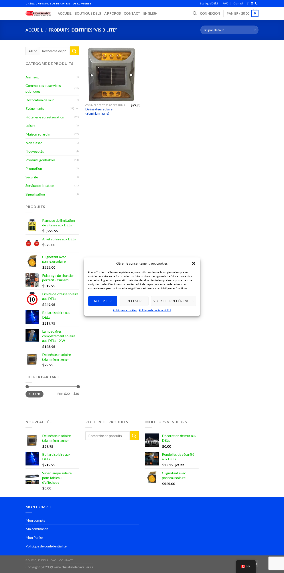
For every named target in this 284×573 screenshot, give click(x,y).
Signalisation (35, 194)
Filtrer (34, 394)
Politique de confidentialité (155, 310)
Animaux (32, 77)
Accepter (103, 301)
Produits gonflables (40, 160)
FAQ (226, 3)
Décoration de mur (40, 100)
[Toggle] (77, 108)
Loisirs (31, 125)
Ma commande (37, 529)
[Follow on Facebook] (248, 3)
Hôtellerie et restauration (45, 117)
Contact (238, 3)
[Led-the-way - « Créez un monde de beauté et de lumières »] (38, 13)
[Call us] (256, 3)
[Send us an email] (252, 3)
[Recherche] (195, 13)
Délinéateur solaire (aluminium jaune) (98, 111)
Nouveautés (35, 151)
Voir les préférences (173, 301)
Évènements (35, 108)
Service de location (40, 185)
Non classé (34, 143)
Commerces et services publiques (43, 88)
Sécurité (32, 177)
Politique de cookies (125, 310)
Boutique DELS (209, 3)
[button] (193, 263)
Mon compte (35, 520)
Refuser (134, 301)
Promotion (34, 168)
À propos (112, 13)
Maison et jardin (38, 134)
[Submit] (74, 50)
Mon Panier (34, 537)
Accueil (65, 13)
